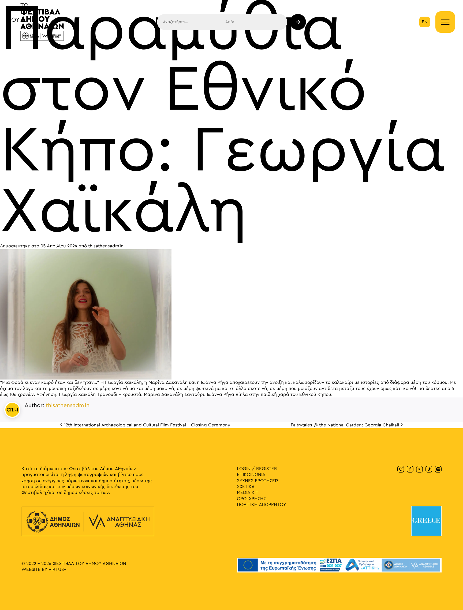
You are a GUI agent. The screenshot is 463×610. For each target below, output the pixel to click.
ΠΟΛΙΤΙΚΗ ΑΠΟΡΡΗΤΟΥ (261, 505)
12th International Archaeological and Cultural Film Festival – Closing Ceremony (146, 425)
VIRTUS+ (57, 569)
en (425, 22)
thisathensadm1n (106, 246)
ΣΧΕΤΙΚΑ (246, 487)
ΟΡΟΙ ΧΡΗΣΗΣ (251, 499)
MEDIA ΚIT (247, 492)
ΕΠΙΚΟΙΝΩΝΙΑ (251, 475)
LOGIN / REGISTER (257, 469)
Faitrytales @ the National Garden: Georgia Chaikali (345, 425)
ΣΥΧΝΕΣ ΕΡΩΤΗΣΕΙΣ (258, 481)
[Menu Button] (445, 22)
